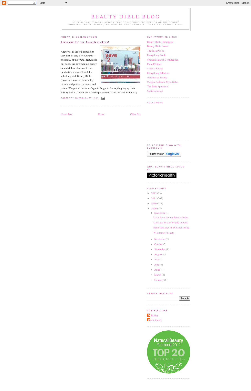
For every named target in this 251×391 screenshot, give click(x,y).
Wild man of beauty (163, 232)
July (156, 259)
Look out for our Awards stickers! (170, 222)
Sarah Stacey (155, 320)
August (158, 254)
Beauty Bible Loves (157, 46)
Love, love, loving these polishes (170, 217)
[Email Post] (102, 98)
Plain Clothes (154, 64)
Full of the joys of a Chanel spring (171, 227)
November (160, 239)
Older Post (135, 114)
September (160, 249)
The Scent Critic (155, 50)
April (157, 269)
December (160, 213)
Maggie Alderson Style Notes (162, 82)
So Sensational (155, 91)
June (157, 264)
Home (101, 114)
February (159, 280)
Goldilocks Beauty (157, 77)
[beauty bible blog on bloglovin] (164, 155)
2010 (154, 203)
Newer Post (67, 114)
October (158, 244)
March (158, 274)
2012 (154, 193)
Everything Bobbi (156, 55)
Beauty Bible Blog (125, 16)
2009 (154, 208)
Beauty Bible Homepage (160, 42)
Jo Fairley (153, 315)
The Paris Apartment (158, 86)
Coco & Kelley (155, 68)
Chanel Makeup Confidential (162, 59)
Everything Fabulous (158, 73)
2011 (154, 198)
